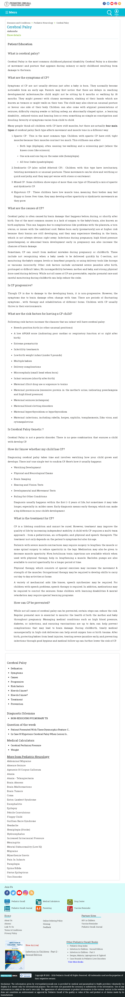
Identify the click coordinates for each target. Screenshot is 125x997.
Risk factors (17, 686)
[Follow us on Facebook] (104, 3)
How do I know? (19, 690)
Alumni (7, 923)
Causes (14, 677)
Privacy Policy (10, 933)
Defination (16, 668)
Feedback (47, 927)
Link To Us (9, 927)
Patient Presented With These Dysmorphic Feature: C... (40, 729)
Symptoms (17, 672)
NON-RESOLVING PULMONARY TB (29, 718)
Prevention (17, 703)
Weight (15, 749)
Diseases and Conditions (18, 22)
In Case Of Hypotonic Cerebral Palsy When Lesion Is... (39, 734)
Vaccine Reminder (90, 923)
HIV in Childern (88, 920)
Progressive (17, 681)
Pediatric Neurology (43, 22)
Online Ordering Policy (52, 920)
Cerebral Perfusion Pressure (26, 745)
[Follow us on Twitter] (108, 3)
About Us (8, 920)
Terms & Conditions (13, 930)
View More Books (75, 962)
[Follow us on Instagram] (115, 3)
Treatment (17, 699)
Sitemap (46, 924)
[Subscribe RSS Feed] (119, 3)
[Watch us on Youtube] (111, 3)
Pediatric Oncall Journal (92, 927)
